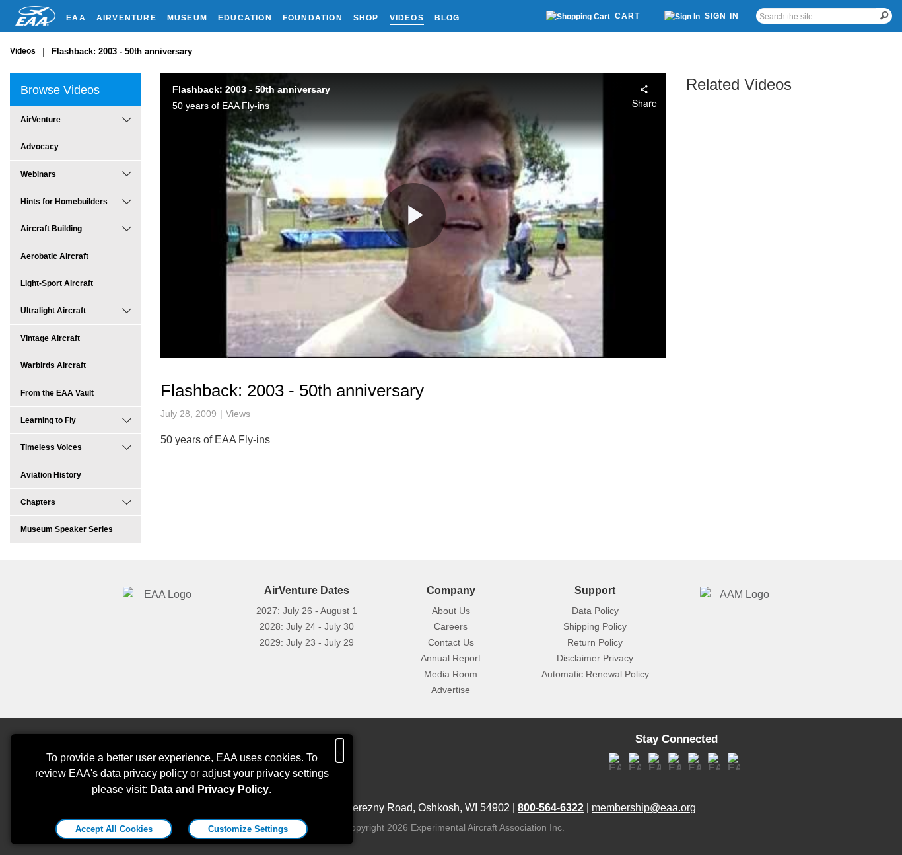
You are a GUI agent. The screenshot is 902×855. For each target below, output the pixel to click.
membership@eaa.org (644, 807)
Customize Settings (248, 829)
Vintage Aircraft (50, 338)
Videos (407, 17)
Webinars (38, 174)
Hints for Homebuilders (64, 201)
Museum (187, 17)
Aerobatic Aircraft (54, 256)
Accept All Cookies (114, 829)
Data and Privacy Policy (209, 789)
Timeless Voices (51, 447)
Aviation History (50, 475)
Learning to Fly (48, 420)
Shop (366, 17)
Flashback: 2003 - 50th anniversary (122, 51)
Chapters (37, 502)
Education (245, 17)
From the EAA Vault (57, 393)
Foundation (313, 17)
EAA (76, 17)
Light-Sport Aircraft (56, 283)
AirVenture (126, 17)
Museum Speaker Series (66, 529)
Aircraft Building (51, 228)
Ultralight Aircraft (53, 310)
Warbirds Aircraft (53, 365)
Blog (447, 17)
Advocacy (39, 146)
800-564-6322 (551, 807)
